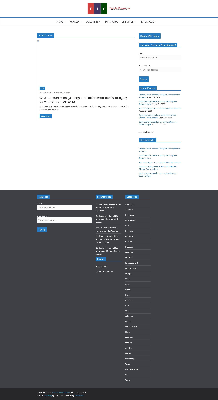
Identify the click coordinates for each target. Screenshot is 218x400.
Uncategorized (131, 369)
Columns (92, 21)
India (59, 21)
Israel (127, 311)
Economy (129, 252)
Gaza (127, 284)
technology (130, 358)
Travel (128, 364)
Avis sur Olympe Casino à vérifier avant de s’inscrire (160, 108)
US (126, 375)
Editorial (129, 257)
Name (141, 53)
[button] (64, 21)
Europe (128, 273)
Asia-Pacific (130, 204)
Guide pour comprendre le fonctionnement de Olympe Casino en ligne (107, 239)
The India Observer (63, 93)
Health (128, 289)
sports (128, 353)
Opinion (128, 342)
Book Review (130, 220)
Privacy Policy (102, 266)
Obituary (129, 337)
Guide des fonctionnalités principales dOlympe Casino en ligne (108, 251)
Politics (128, 348)
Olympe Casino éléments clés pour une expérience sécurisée (108, 207)
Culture (128, 241)
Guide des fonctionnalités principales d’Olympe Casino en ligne (108, 219)
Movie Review (131, 327)
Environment (131, 268)
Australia (129, 209)
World (74, 21)
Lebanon (129, 316)
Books (128, 225)
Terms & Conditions (104, 272)
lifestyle (128, 21)
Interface (147, 21)
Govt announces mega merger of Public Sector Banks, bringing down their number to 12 (83, 100)
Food (127, 279)
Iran (127, 305)
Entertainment (131, 263)
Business (129, 231)
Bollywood (129, 215)
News (127, 332)
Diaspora (111, 21)
